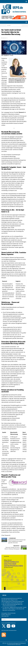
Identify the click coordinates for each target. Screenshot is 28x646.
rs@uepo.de (8, 614)
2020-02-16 (5, 38)
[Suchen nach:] (14, 25)
